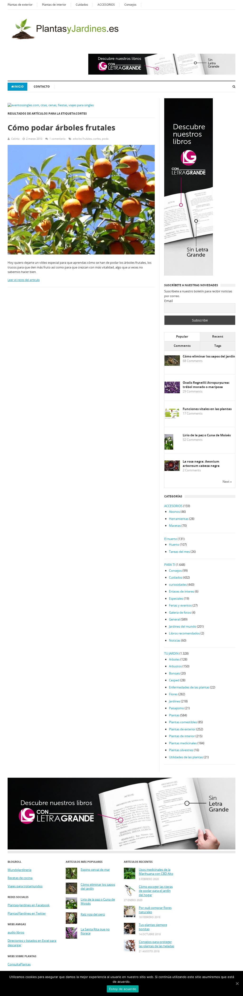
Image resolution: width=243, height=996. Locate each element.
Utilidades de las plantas (186, 757)
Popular (182, 336)
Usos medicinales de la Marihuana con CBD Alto (156, 872)
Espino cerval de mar (95, 870)
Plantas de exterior (20, 5)
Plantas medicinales (183, 743)
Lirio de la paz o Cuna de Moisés (207, 435)
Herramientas (178, 519)
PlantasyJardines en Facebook (29, 905)
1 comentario (57, 138)
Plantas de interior (54, 5)
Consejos (130, 5)
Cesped (174, 680)
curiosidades (178, 584)
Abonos (174, 511)
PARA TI (169, 565)
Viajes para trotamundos (25, 886)
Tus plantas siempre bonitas (153, 927)
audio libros (16, 932)
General (174, 619)
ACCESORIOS (106, 5)
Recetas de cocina (20, 878)
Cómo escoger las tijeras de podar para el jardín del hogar (156, 891)
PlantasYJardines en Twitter (27, 913)
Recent (217, 336)
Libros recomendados (184, 633)
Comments (182, 346)
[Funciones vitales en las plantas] (172, 417)
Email (168, 301)
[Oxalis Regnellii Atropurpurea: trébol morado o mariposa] (172, 392)
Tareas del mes (179, 551)
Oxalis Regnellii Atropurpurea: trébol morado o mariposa (206, 385)
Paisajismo (176, 708)
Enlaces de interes (181, 591)
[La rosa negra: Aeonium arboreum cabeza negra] (172, 470)
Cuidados (82, 5)
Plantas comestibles (183, 722)
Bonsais (174, 673)
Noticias (174, 640)
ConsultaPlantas (19, 964)
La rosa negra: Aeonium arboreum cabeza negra (201, 464)
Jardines (174, 701)
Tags (217, 346)
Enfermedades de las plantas (189, 687)
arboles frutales (82, 138)
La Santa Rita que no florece (95, 931)
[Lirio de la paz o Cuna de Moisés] (168, 449)
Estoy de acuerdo (122, 989)
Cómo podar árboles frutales (61, 127)
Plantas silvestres (181, 750)
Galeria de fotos (180, 612)
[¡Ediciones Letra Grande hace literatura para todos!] (161, 73)
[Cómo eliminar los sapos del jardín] (172, 364)
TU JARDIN (171, 653)
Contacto (42, 87)
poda (105, 138)
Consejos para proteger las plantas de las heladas (156, 944)
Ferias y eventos (180, 605)
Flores (173, 694)
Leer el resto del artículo (24, 280)
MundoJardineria (19, 870)
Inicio (19, 87)
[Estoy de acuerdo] (237, 983)
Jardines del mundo (182, 626)
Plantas (174, 715)
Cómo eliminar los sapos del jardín (209, 356)
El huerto (170, 539)
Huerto (174, 544)
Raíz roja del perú (93, 914)
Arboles (174, 659)
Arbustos (175, 666)
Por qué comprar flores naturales (155, 910)
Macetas (175, 525)
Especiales (176, 598)
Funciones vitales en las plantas (207, 409)
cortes (97, 138)
